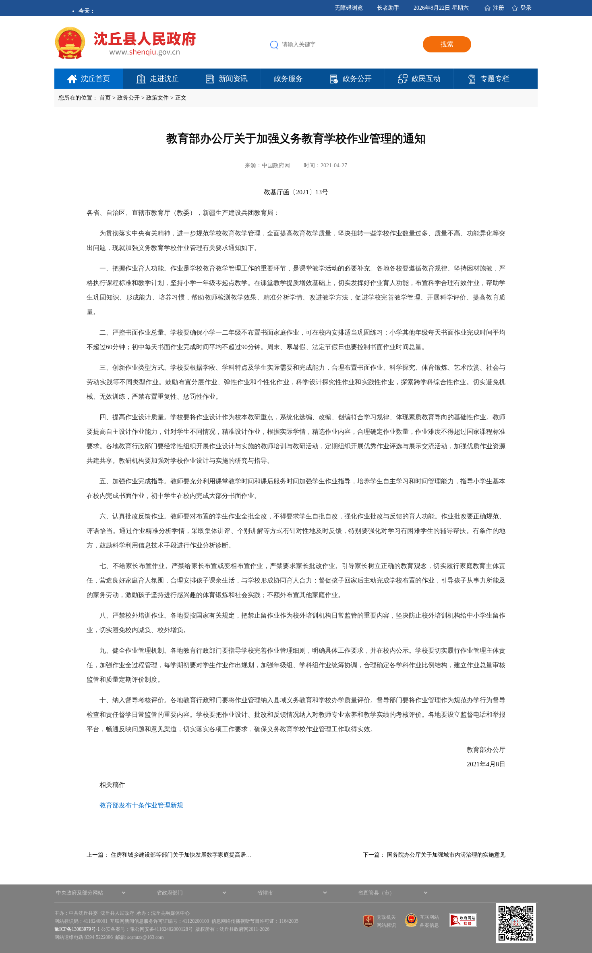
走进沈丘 (164, 79)
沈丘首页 (95, 79)
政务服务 (288, 79)
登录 (526, 8)
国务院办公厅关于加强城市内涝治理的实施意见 (446, 855)
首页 (105, 98)
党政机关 (386, 917)
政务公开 (357, 79)
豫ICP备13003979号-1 (77, 929)
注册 (498, 8)
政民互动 (426, 79)
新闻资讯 (233, 79)
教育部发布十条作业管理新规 (141, 805)
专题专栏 (494, 79)
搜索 (447, 44)
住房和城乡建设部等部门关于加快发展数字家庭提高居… (181, 855)
